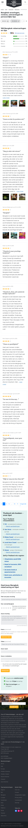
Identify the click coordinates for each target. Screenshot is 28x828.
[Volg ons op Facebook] (16, 810)
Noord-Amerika (5, 776)
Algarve (3, 789)
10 (14, 504)
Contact (17, 792)
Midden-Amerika (5, 771)
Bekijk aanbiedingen (13, 526)
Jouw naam (4, 649)
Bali (2, 792)
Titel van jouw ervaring (8, 596)
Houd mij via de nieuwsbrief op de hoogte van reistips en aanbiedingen (15, 664)
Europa (3, 769)
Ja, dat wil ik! (14, 706)
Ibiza (2, 802)
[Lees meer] (19, 191)
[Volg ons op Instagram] (19, 810)
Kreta (2, 805)
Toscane (3, 813)
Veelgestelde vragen (20, 795)
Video (2, 641)
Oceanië (3, 779)
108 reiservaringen (19, 33)
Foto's (2, 629)
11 (17, 504)
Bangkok (17, 9)
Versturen (5, 670)
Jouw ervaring (5, 613)
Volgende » (23, 504)
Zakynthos (3, 815)
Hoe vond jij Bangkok (7, 604)
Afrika (2, 763)
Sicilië (2, 810)
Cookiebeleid (18, 800)
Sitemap (17, 802)
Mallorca (3, 808)
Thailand (11, 9)
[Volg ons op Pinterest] (21, 810)
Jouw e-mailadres (6, 656)
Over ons (17, 789)
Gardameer (4, 800)
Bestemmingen (5, 761)
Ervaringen (15, 21)
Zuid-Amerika (4, 781)
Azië (6, 9)
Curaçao (3, 797)
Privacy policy (18, 797)
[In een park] (6, 103)
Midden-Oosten (5, 774)
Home (2, 9)
